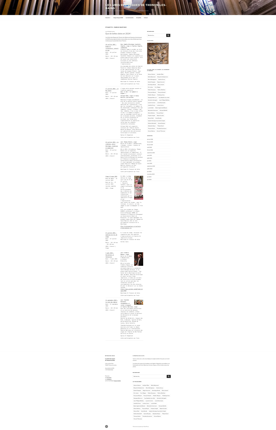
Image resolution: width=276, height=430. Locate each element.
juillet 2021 (149, 158)
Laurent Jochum (151, 102)
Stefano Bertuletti (152, 123)
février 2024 (150, 144)
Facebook (109, 377)
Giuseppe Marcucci (152, 97)
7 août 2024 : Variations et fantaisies (110, 254)
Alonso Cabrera (151, 74)
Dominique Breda (152, 84)
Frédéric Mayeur (151, 95)
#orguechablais (117, 380)
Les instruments (129, 17)
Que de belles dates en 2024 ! (118, 33)
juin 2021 (149, 160)
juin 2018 (149, 179)
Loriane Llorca (160, 105)
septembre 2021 (151, 152)
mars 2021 (149, 163)
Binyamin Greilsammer (162, 76)
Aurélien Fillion (160, 74)
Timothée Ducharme (161, 128)
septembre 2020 (151, 166)
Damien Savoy (161, 79)
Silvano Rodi (151, 118)
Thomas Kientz (151, 128)
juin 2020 (149, 171)
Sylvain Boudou (161, 123)
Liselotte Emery (151, 105)
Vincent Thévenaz (161, 131)
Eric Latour (150, 87)
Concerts (107, 17)
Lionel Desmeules (161, 102)
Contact (146, 17)
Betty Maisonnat (152, 76)
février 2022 (150, 150)
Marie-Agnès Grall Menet (161, 107)
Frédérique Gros (161, 95)
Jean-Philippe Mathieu (164, 100)
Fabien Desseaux (152, 89)
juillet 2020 (149, 168)
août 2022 (149, 147)
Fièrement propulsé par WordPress (141, 426)
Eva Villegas (157, 87)
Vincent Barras (151, 131)
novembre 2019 (151, 174)
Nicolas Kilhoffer (163, 110)
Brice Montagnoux (152, 79)
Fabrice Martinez (161, 89)
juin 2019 (149, 176)
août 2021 (149, 155)
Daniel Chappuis (151, 82)
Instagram (109, 379)
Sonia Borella (158, 118)
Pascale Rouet (160, 113)
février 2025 (150, 142)
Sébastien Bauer (152, 125)
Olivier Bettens (151, 113)
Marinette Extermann (153, 110)
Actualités (138, 17)
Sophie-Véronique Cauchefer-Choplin (156, 120)
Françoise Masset (152, 92)
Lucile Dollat (151, 107)
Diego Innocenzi (161, 82)
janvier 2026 (150, 139)
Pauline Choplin (151, 115)
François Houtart (162, 92)
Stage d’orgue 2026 (118, 17)
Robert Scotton (160, 115)
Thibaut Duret (160, 125)
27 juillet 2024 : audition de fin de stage (111, 234)
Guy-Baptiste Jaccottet (164, 97)
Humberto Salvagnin (152, 100)
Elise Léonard (161, 84)
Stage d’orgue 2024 (111, 176)
